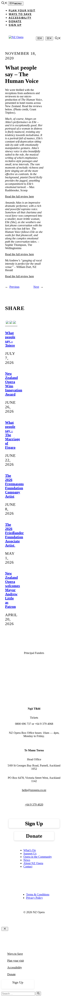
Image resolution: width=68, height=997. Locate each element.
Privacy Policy (34, 897)
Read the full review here (19, 196)
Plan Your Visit (22, 10)
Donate (15, 21)
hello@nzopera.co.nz (34, 790)
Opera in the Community (37, 856)
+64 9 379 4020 (34, 804)
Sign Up (15, 25)
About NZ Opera (33, 863)
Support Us (29, 853)
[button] (4, 3)
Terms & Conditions (37, 894)
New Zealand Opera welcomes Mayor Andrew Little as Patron (12, 589)
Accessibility (20, 17)
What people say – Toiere (10, 339)
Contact (27, 866)
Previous (14, 286)
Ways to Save (20, 14)
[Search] (38, 994)
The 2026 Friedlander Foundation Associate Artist (14, 534)
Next (36, 286)
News (26, 860)
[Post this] (10, 322)
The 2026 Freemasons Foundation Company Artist (14, 485)
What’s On (29, 850)
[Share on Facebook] (7, 322)
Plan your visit (15, 960)
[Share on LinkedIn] (14, 322)
